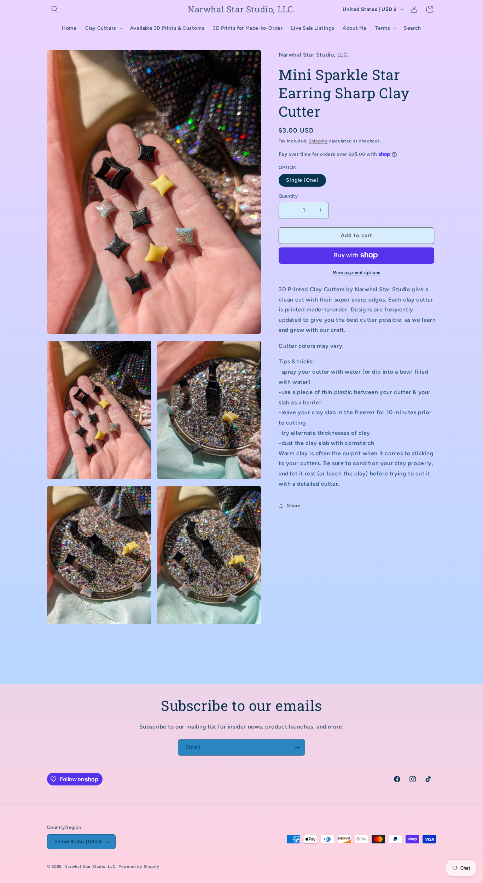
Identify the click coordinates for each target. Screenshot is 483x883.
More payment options (356, 272)
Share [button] (294, 506)
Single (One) (302, 180)
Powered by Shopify (138, 867)
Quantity (288, 196)
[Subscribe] (297, 747)
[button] (55, 9)
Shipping (318, 140)
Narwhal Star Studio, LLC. (91, 867)
